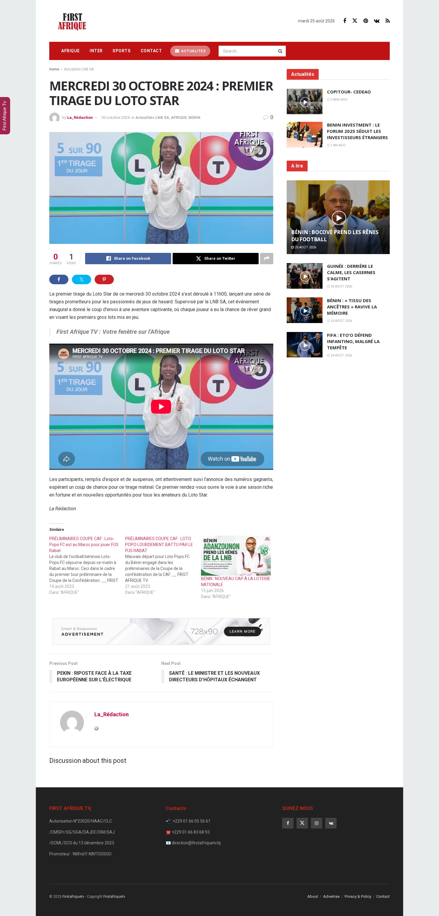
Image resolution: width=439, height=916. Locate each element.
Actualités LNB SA (79, 69)
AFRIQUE (70, 50)
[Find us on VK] (377, 21)
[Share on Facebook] (58, 279)
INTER (96, 50)
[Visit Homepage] (73, 20)
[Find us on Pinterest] (365, 21)
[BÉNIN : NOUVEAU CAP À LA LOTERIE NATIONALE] (236, 556)
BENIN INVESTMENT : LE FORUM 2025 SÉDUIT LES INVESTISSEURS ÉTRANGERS (357, 131)
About (312, 896)
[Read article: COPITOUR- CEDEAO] (305, 101)
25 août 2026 (305, 247)
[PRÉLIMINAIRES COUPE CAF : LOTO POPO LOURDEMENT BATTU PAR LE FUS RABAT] (163, 565)
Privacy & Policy (358, 896)
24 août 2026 (341, 355)
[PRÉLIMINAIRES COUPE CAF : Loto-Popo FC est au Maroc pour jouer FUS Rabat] (87, 565)
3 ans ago (339, 100)
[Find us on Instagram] (316, 823)
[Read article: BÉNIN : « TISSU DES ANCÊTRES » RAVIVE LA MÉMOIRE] (305, 310)
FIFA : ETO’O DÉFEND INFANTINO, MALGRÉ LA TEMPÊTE (353, 341)
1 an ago (338, 145)
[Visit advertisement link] (161, 631)
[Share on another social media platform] (266, 258)
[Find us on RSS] (388, 21)
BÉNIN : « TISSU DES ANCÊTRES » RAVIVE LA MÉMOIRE (352, 306)
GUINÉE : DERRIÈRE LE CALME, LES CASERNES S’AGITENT (351, 272)
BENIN (194, 117)
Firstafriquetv (73, 897)
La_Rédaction (80, 117)
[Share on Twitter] (81, 279)
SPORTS (122, 50)
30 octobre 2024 (116, 117)
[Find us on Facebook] (344, 21)
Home (54, 69)
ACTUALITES (193, 51)
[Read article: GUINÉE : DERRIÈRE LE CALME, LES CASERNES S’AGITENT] (305, 276)
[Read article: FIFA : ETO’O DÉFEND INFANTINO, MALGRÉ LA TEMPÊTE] (305, 345)
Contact (151, 50)
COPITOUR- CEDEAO (349, 92)
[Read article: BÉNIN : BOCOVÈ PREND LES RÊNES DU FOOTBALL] (338, 217)
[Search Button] (280, 51)
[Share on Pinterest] (104, 279)
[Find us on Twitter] (354, 20)
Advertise (331, 896)
